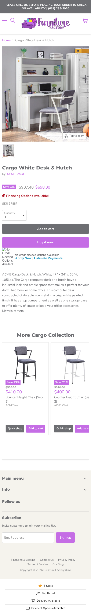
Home (6, 40)
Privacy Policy (66, 560)
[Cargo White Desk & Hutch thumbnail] (8, 151)
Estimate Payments (48, 258)
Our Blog (58, 564)
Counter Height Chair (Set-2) (24, 399)
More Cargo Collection (45, 335)
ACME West (15, 174)
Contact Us (47, 560)
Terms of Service (38, 564)
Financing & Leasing (23, 560)
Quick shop (15, 428)
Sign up (65, 537)
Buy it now (45, 242)
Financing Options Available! (27, 196)
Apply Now (23, 258)
